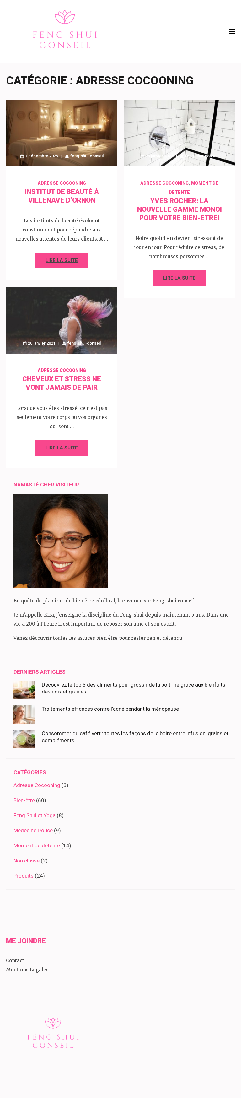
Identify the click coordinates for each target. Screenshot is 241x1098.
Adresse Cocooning (62, 183)
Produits (23, 875)
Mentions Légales (27, 970)
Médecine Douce (33, 830)
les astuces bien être (93, 638)
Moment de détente (36, 845)
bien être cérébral (94, 601)
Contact (15, 961)
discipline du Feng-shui (116, 615)
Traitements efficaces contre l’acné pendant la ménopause (110, 709)
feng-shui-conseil (87, 156)
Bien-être (24, 800)
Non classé (26, 860)
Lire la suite (62, 260)
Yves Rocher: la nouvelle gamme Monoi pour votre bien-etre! (179, 209)
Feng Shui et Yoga (34, 815)
